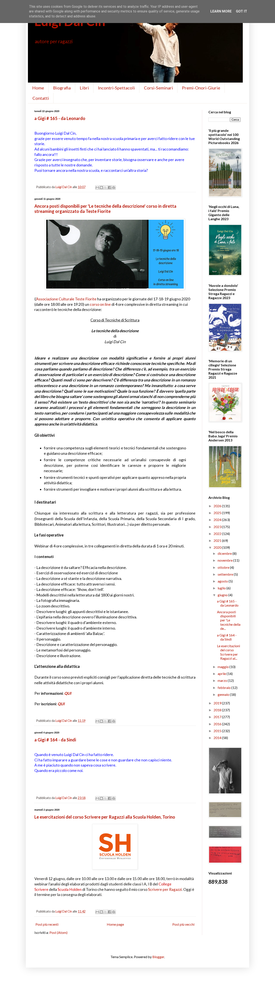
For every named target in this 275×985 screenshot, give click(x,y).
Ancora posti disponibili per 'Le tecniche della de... (228, 620)
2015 (218, 731)
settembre (226, 574)
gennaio (224, 694)
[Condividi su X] (105, 187)
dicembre (225, 553)
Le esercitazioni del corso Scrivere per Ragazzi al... (228, 652)
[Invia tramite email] (97, 187)
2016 (218, 724)
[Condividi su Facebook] (109, 187)
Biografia (62, 87)
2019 (218, 703)
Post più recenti (46, 924)
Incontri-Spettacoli (116, 87)
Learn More (221, 11)
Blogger (158, 957)
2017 (218, 717)
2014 (218, 738)
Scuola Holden (70, 889)
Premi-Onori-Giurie (201, 87)
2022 (218, 534)
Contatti (40, 98)
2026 (218, 506)
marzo (223, 680)
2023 (218, 527)
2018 (218, 710)
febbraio (224, 687)
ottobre (224, 567)
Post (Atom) (58, 932)
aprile (222, 674)
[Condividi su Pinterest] (114, 187)
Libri (84, 87)
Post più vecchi (183, 924)
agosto (223, 581)
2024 (218, 520)
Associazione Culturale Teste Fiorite (66, 299)
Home (38, 87)
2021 (218, 540)
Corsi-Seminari (158, 87)
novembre (225, 560)
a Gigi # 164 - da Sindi (55, 739)
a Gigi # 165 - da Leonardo (59, 118)
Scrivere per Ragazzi (165, 889)
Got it (241, 11)
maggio (223, 667)
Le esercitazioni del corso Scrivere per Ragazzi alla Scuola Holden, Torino (104, 816)
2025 (218, 513)
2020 (218, 547)
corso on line (100, 304)
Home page (115, 924)
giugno (223, 595)
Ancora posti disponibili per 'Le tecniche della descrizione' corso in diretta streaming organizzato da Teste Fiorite (105, 208)
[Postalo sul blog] (101, 187)
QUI (67, 693)
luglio (222, 588)
